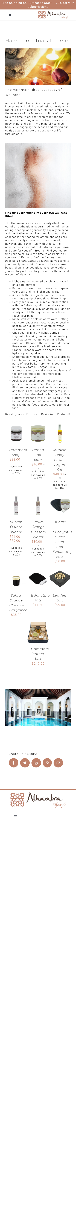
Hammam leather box (40, 654)
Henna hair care (38, 455)
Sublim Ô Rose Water (16, 527)
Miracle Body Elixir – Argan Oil (59, 460)
